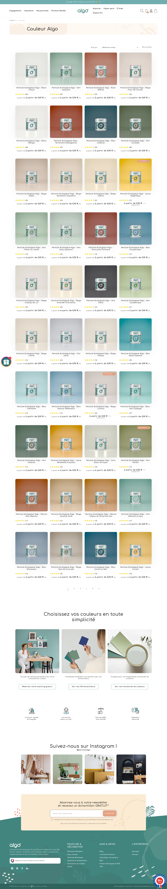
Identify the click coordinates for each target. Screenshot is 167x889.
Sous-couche (72, 854)
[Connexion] (151, 10)
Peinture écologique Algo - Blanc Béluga (31, 142)
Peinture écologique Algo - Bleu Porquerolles (135, 249)
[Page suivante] (98, 588)
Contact (135, 854)
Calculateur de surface (109, 857)
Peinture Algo (19, 886)
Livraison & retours (107, 854)
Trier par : (94, 47)
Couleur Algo (21, 20)
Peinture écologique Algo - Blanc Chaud (31, 89)
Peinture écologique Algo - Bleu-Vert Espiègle (135, 408)
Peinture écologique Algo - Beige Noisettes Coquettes (66, 195)
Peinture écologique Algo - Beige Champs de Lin (31, 302)
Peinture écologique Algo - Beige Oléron (101, 195)
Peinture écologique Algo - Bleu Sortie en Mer (100, 568)
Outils (69, 866)
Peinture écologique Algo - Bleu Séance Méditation (66, 408)
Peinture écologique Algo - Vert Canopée (135, 142)
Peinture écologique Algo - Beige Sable (31, 195)
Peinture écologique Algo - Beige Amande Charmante (66, 302)
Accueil (12, 20)
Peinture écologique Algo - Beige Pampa (101, 355)
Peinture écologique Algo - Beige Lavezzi (101, 408)
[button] (15, 11)
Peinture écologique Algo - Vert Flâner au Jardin (31, 249)
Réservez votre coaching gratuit (37, 686)
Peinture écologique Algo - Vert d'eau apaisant (66, 249)
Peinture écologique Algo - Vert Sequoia (31, 461)
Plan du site (129, 886)
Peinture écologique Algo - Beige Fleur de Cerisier (135, 89)
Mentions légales (119, 886)
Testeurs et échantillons (77, 860)
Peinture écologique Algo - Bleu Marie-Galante (135, 355)
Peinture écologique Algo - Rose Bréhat (101, 89)
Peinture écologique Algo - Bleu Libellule (100, 142)
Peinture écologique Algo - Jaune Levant (135, 568)
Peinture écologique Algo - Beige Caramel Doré (66, 515)
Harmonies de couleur (76, 863)
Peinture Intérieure (74, 851)
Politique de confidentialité (142, 886)
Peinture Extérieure (75, 857)
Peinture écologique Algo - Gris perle (66, 355)
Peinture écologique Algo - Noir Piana (100, 302)
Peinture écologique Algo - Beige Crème (31, 355)
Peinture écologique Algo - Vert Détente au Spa (135, 515)
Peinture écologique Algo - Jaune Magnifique (135, 195)
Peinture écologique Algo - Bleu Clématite (31, 408)
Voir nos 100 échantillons (83, 686)
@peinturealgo (83, 750)
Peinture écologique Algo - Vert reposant (66, 89)
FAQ (101, 860)
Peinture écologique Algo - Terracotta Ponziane (101, 249)
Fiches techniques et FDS (110, 863)
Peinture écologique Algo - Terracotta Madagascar (66, 142)
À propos (135, 851)
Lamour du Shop (41, 886)
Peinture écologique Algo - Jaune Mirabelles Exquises (66, 461)
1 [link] (68, 588)
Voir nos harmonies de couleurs (130, 686)
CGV (101, 866)
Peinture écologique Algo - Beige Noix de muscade (66, 568)
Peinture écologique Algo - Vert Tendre (135, 461)
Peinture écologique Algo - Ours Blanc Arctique (101, 461)
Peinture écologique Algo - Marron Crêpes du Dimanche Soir (101, 515)
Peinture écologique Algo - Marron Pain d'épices (31, 515)
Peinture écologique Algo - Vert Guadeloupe (135, 302)
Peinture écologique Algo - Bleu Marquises (31, 568)
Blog (101, 851)
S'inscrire (109, 813)
